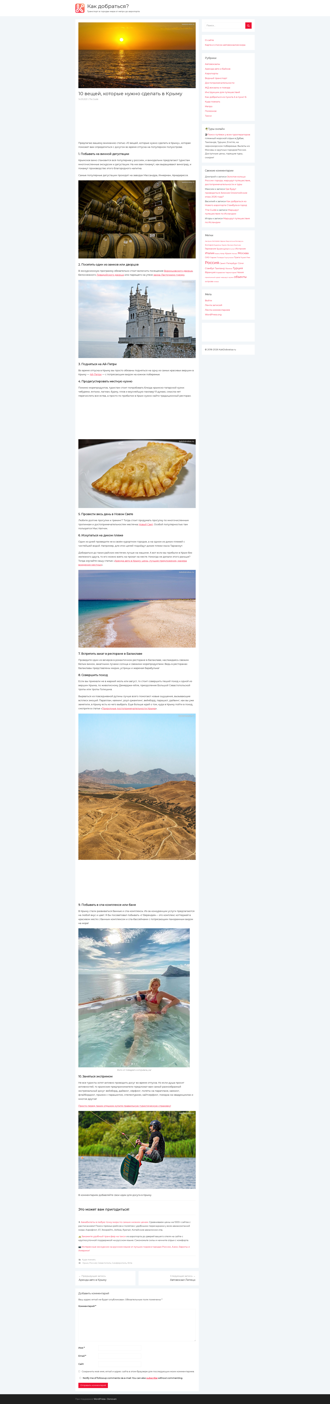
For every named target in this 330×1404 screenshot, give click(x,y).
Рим (248, 257)
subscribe (152, 1378)
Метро (208, 106)
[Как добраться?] (80, 8)
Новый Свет (146, 524)
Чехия (240, 272)
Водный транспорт (216, 78)
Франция (210, 272)
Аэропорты (211, 73)
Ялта (129, 1263)
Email (82, 1356)
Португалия (228, 257)
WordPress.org (213, 314)
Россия (93, 1263)
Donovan (112, 1399)
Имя (81, 1347)
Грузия (220, 249)
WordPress (99, 1399)
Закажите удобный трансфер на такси (104, 1236)
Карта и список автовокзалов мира (225, 45)
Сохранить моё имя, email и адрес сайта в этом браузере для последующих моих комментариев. (138, 1371)
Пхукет (243, 257)
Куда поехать (89, 1259)
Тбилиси (228, 269)
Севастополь (104, 1263)
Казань (217, 253)
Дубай (226, 249)
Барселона (230, 241)
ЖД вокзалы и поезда (217, 87)
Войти (208, 300)
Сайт (81, 1364)
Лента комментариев (217, 310)
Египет (232, 249)
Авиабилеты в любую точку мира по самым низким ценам (114, 1222)
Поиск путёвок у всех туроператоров (228, 134)
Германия (210, 248)
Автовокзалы (212, 64)
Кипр (222, 253)
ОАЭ (207, 257)
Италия (209, 253)
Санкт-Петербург (229, 263)
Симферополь (119, 1263)
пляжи (216, 281)
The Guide (93, 99)
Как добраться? (108, 6)
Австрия (208, 241)
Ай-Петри (96, 374)
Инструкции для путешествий (222, 92)
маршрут (224, 277)
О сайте (209, 40)
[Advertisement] (137, 121)
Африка (222, 241)
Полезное (211, 111)
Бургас (224, 245)
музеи (231, 277)
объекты (240, 277)
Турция (238, 268)
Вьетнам (237, 245)
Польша (220, 257)
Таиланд (220, 268)
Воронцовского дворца (178, 271)
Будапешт (218, 245)
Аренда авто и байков (217, 69)
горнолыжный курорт (212, 277)
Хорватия (220, 272)
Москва (243, 253)
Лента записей (213, 305)
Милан (234, 253)
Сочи (241, 263)
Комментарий (87, 1306)
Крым (85, 1263)
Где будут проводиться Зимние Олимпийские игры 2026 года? (226, 193)
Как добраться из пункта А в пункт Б (225, 97)
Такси (208, 115)
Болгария (209, 245)
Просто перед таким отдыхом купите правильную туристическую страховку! (124, 1106)
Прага (237, 257)
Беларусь (239, 241)
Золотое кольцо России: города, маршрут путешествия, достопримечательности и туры (228, 180)
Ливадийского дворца (110, 274)
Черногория (230, 272)
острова (209, 281)
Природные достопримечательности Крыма (129, 708)
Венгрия (230, 245)
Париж (213, 257)
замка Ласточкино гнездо (168, 274)
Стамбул (209, 268)
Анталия (216, 241)
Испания (240, 248)
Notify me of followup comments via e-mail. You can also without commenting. (132, 1378)
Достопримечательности (219, 83)
